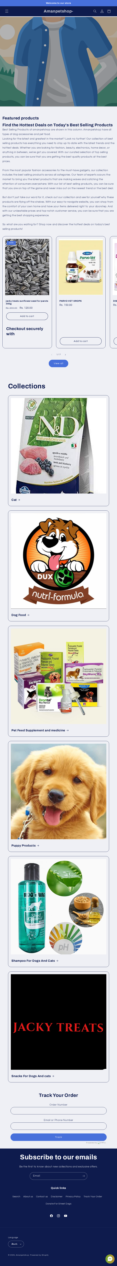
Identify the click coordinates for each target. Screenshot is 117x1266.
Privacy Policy (73, 1196)
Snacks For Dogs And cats (31, 1076)
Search (16, 1196)
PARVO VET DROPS (70, 301)
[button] (6, 11)
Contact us (42, 1196)
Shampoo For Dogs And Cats (33, 960)
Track (58, 1137)
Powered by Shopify (39, 1255)
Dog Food (18, 615)
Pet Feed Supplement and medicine (38, 730)
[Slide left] (51, 354)
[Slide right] (65, 354)
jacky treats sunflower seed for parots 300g (27, 302)
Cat (14, 499)
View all (58, 363)
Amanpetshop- (23, 1255)
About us (28, 1196)
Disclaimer (56, 1196)
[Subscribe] (83, 1176)
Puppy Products (23, 845)
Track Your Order (93, 1196)
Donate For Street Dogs (58, 1204)
